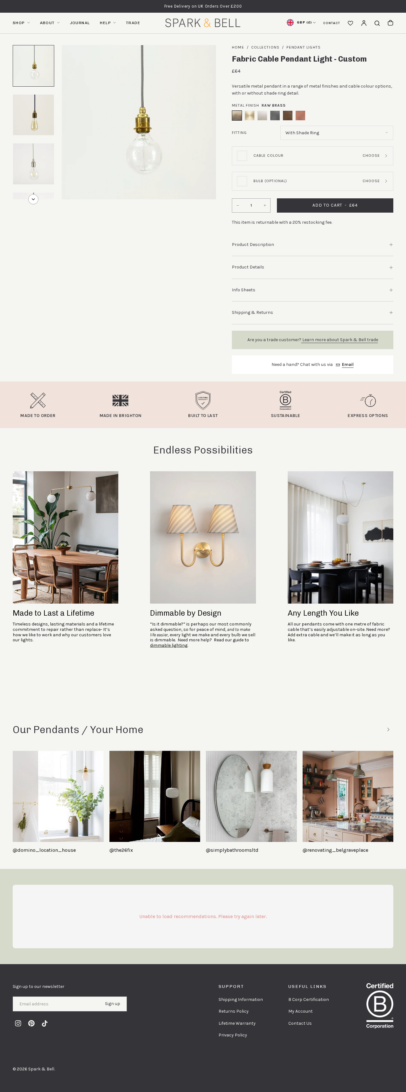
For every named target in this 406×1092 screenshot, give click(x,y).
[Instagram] (18, 1023)
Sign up (112, 1003)
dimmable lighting (168, 645)
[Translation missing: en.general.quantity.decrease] (237, 205)
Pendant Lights (303, 47)
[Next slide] (388, 730)
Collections (265, 47)
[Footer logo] (379, 1006)
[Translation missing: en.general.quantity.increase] (265, 205)
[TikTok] (44, 1023)
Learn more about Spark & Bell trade (339, 339)
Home (238, 47)
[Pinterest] (31, 1023)
